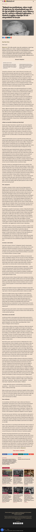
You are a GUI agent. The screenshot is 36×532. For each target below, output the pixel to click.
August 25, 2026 (4, 484)
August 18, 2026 (26, 502)
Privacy (8, 529)
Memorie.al (4, 530)
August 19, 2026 (15, 502)
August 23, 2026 (15, 484)
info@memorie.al (29, 518)
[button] (2, 530)
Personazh (5, 475)
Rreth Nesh (3, 529)
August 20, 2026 (4, 502)
